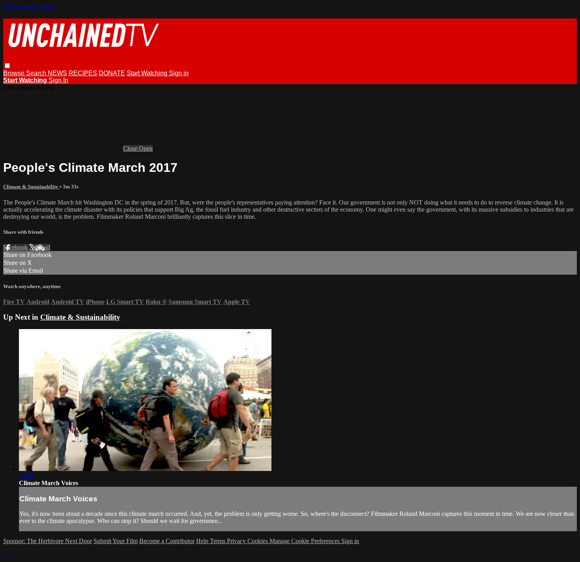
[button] (7, 65)
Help (203, 541)
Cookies (258, 541)
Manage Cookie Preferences (305, 541)
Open (146, 148)
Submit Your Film (116, 541)
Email (43, 247)
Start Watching (148, 73)
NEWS (57, 73)
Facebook (16, 247)
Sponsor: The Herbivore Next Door (47, 541)
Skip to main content (28, 6)
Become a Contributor (167, 541)
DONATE (112, 73)
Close (131, 148)
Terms (218, 541)
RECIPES (83, 73)
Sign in (179, 73)
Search (37, 73)
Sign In (58, 80)
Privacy (237, 541)
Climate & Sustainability (31, 187)
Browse (14, 73)
